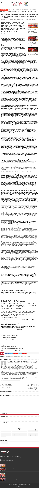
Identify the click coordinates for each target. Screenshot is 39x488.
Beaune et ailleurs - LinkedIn (5, 413)
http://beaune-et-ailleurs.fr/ (11, 339)
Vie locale (21, 19)
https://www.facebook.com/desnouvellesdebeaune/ (18, 345)
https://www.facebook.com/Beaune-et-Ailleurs (9, 346)
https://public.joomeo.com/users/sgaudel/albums (15, 348)
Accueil (1, 11)
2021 (4, 356)
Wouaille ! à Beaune (27, 484)
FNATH (25, 356)
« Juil (1, 437)
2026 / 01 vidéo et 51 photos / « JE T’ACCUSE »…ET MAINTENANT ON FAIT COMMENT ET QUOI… (22, 9)
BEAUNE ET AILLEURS (12, 356)
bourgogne (18, 356)
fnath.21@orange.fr (12, 224)
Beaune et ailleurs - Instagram (5, 422)
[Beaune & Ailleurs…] (19, 4)
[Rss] (19, 485)
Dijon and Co (18, 19)
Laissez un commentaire (28, 19)
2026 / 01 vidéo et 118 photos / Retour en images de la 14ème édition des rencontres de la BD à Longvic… (33, 54)
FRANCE (28, 356)
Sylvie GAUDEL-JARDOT (5, 19)
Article (7, 356)
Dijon (4, 11)
